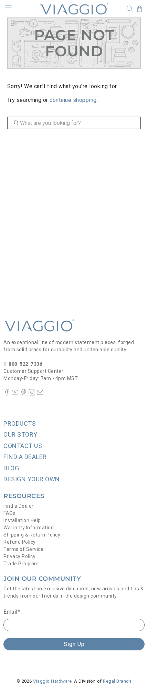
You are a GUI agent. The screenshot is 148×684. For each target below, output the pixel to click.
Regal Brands (117, 681)
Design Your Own (31, 479)
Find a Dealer (18, 506)
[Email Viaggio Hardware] (40, 394)
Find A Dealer (25, 456)
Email (11, 612)
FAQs (9, 513)
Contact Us (22, 445)
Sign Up (74, 644)
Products (19, 423)
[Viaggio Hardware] (74, 8)
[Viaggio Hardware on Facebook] (6, 394)
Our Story (20, 434)
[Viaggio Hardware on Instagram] (32, 394)
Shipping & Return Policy (31, 535)
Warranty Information (28, 527)
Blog (11, 468)
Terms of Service (23, 549)
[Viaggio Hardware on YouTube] (15, 394)
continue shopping (73, 100)
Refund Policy (19, 542)
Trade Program (21, 563)
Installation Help (22, 520)
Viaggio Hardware (52, 681)
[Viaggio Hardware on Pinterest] (23, 394)
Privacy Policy (19, 556)
